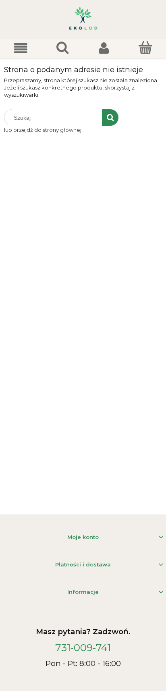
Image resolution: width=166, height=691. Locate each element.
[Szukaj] (110, 117)
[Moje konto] (103, 48)
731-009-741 (83, 648)
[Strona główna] (83, 19)
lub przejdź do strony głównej (42, 130)
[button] (21, 48)
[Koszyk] (145, 47)
